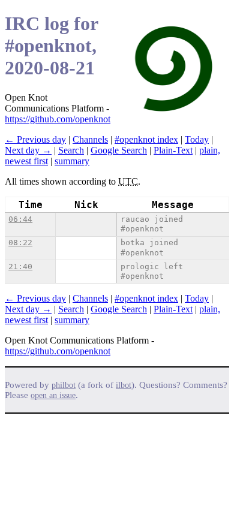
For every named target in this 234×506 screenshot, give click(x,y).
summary (72, 161)
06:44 (20, 219)
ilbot (123, 385)
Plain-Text (173, 150)
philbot (64, 385)
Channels (90, 139)
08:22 (20, 242)
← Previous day (35, 139)
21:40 (20, 266)
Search (71, 150)
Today (197, 139)
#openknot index (146, 139)
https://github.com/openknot (57, 119)
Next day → (28, 150)
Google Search (119, 150)
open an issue (53, 395)
